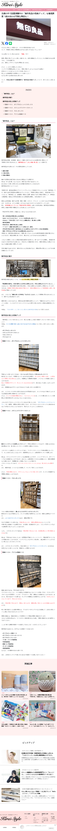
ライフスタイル (5, 10)
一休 (34, 818)
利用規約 (14, 827)
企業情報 (5, 827)
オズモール (36, 822)
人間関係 (53, 818)
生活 (14, 10)
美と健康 (53, 816)
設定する (51, 828)
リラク (26, 818)
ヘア (26, 816)
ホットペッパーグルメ (36, 820)
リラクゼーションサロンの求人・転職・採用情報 (45, 820)
